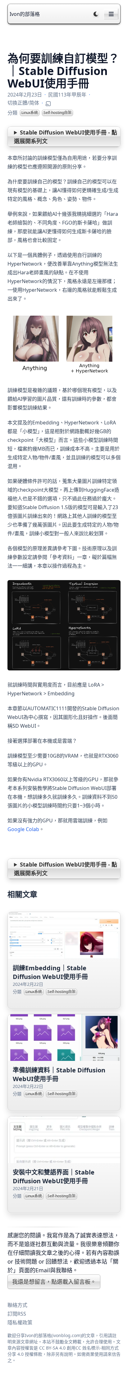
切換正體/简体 (23, 102)
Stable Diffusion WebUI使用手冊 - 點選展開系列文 (65, 137)
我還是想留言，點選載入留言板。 (54, 1281)
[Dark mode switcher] (96, 14)
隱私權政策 (19, 1322)
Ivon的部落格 (25, 14)
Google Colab (23, 829)
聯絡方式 (17, 1305)
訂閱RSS (16, 1313)
